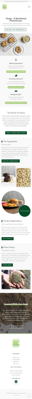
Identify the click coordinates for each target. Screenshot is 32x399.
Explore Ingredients (10, 161)
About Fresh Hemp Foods (16, 132)
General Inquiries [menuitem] (16, 375)
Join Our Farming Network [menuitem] (16, 373)
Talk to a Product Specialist (16, 102)
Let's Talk (14, 327)
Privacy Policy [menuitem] (16, 395)
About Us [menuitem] (16, 363)
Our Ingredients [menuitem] (16, 359)
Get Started (7, 238)
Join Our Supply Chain (16, 87)
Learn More (7, 265)
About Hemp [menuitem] (16, 357)
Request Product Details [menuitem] (16, 370)
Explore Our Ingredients (15, 29)
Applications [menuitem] (16, 361)
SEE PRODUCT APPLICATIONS (16, 71)
